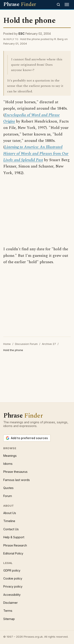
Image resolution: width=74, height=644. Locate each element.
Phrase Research (15, 545)
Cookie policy (12, 578)
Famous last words (16, 480)
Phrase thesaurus (15, 471)
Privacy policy (12, 586)
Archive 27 (49, 344)
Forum (7, 496)
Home (7, 344)
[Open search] (58, 4)
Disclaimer (10, 602)
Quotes (8, 488)
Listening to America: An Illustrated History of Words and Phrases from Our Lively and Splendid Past (35, 153)
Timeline (9, 521)
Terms (7, 610)
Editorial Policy (13, 553)
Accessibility (12, 594)
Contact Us (11, 529)
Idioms (8, 463)
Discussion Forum (26, 344)
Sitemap (9, 619)
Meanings (10, 455)
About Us (9, 513)
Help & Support (13, 537)
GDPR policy (11, 570)
